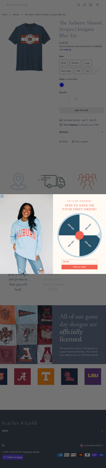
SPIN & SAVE (79, 267)
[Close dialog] (2, 196)
